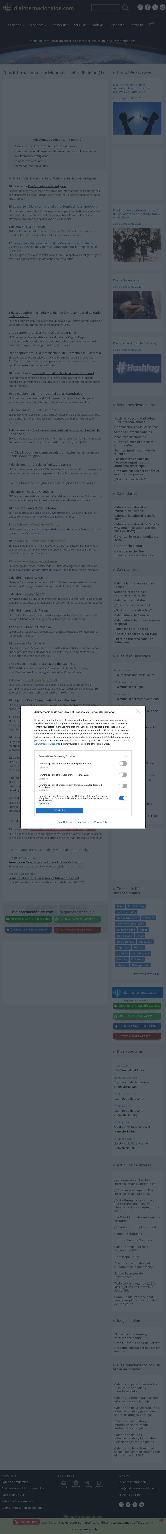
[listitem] (83, 756)
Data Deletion (65, 822)
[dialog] (83, 767)
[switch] (123, 763)
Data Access (83, 822)
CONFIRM (60, 810)
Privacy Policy (101, 822)
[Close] (139, 712)
